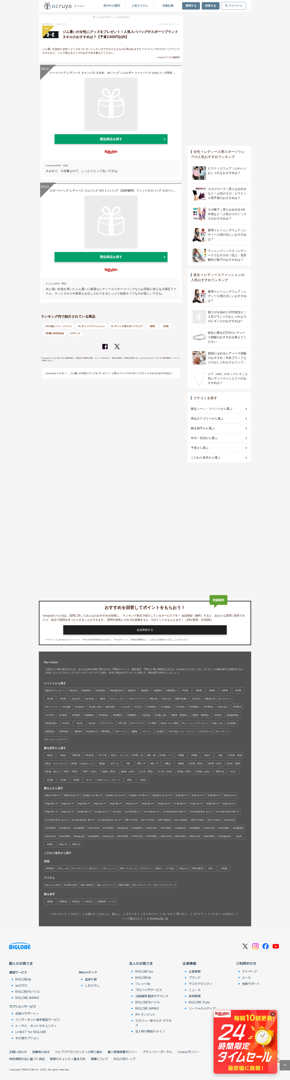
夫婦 (50, 780)
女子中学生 (148, 820)
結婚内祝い (234, 715)
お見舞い (232, 723)
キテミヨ (131, 913)
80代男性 (181, 836)
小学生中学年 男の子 (228, 811)
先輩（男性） (197, 763)
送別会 (147, 715)
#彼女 (152, 326)
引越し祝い (162, 715)
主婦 (64, 780)
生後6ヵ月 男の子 (140, 795)
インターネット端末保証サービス (37, 1019)
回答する (210, 5)
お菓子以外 (71, 885)
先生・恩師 (234, 763)
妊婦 (77, 780)
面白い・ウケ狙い (166, 868)
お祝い (93, 723)
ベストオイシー (149, 913)
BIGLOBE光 (23, 979)
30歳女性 (123, 828)
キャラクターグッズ (165, 885)
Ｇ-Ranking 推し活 (157, 918)
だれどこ (76, 913)
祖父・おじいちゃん (57, 763)
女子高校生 (181, 820)
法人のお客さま (141, 963)
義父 (168, 763)
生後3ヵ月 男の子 (93, 795)
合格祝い (153, 706)
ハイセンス (80, 868)
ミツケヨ (213, 913)
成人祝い (224, 706)
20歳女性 (65, 828)
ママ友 (103, 755)
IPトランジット (145, 1014)
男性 (50, 844)
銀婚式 (158, 690)
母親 (181, 755)
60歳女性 (80, 836)
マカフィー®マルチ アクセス (153, 1022)
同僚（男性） (186, 771)
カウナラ (198, 913)
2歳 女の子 (231, 795)
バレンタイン (119, 698)
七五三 (139, 706)
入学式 (50, 715)
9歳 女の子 (68, 811)
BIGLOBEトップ (124, 1059)
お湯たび (90, 913)
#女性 (166, 326)
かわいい (95, 868)
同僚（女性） (205, 771)
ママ (90, 780)
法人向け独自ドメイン (150, 1031)
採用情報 (195, 996)
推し (130, 780)
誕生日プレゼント (55, 690)
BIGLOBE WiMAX (27, 998)
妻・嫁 (151, 755)
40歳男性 (195, 828)
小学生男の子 (134, 811)
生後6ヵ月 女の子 (163, 795)
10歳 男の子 (85, 811)
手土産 (123, 723)
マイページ (235, 5)
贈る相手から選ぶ (203, 428)
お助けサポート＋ (27, 1013)
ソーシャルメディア (202, 1008)
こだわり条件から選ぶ (206, 457)
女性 (239, 836)
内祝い (219, 715)
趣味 (135, 731)
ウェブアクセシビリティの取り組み (79, 1052)
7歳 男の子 (181, 803)
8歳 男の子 (213, 803)
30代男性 (167, 828)
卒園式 (76, 715)
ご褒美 (152, 723)
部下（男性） (72, 771)
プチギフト (108, 723)
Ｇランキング (59, 913)
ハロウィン (226, 698)
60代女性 (109, 836)
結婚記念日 (117, 690)
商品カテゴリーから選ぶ (207, 418)
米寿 (225, 690)
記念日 (74, 690)
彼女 (64, 755)
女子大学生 (215, 820)
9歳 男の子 (52, 811)
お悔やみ (92, 731)
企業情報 (189, 963)
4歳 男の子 (84, 803)
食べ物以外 (88, 885)
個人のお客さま (21, 963)
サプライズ (138, 723)
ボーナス (121, 731)
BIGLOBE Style (199, 1002)
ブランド (147, 868)
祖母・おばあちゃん (82, 763)
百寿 (64, 698)
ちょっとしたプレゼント (196, 723)
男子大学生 (198, 820)
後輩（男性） (110, 771)
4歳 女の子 (100, 803)
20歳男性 (80, 828)
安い (212, 868)
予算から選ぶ (200, 447)
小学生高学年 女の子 (110, 820)
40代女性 (210, 828)
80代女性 (167, 836)
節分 (103, 698)
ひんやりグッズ (142, 885)
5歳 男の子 (116, 803)
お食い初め (96, 706)
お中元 (197, 698)
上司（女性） (167, 771)
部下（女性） (91, 771)
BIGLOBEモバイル (27, 991)
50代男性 (65, 836)
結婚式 (132, 690)
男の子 (76, 844)
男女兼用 (198, 868)
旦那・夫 (138, 755)
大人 (234, 771)
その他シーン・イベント (183, 731)
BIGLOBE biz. (144, 971)
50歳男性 (239, 828)
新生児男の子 (53, 795)
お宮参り (81, 706)
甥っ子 (141, 763)
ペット (148, 731)
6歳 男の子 (149, 803)
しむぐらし (92, 985)
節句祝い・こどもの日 (118, 706)
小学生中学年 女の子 (57, 820)
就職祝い (90, 715)
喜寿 (199, 690)
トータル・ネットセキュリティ (36, 1026)
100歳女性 (225, 836)
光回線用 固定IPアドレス (151, 996)
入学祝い (181, 706)
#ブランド (75, 333)
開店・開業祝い (202, 715)
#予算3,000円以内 (54, 333)
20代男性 (109, 828)
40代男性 (224, 828)
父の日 (167, 698)
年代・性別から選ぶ (204, 438)
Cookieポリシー (188, 1052)
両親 (195, 755)
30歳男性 (138, 828)
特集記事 (168, 5)
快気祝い (65, 731)
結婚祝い (88, 690)
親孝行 (79, 731)
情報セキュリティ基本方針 (68, 1059)
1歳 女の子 (198, 795)
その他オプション (27, 1038)
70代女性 (138, 836)
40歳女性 (181, 828)
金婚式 (145, 690)
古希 (186, 690)
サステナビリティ (201, 983)
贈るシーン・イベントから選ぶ (211, 408)
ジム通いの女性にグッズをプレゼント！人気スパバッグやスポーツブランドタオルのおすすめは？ (121, 373)
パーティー (223, 731)
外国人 (76, 901)
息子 (208, 755)
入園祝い (167, 706)
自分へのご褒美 (170, 723)
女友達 (90, 755)
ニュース (195, 990)
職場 (50, 901)
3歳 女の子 (68, 803)
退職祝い (133, 715)
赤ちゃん (103, 780)
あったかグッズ (107, 885)
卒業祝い (210, 706)
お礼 (80, 723)
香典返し (107, 731)
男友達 (76, 755)
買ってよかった (129, 868)
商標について (99, 1059)
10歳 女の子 (102, 811)
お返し (67, 723)
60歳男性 (94, 836)
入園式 (63, 715)
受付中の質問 (111, 5)
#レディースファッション (91, 326)
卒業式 (237, 706)
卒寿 (239, 690)
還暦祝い (172, 690)
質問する (191, 5)
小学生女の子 (153, 811)
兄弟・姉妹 (236, 755)
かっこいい (110, 868)
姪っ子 (155, 763)
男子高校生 (165, 820)
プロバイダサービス (148, 990)
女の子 (63, 844)
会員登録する (145, 629)
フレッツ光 (142, 983)
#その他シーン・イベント (58, 326)
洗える (184, 868)
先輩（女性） (216, 763)
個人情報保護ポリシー (122, 1052)
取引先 (220, 771)
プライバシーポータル (157, 1052)
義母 (181, 763)
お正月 (76, 698)
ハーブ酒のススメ (132, 918)
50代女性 (51, 836)
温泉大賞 (91, 979)
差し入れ (218, 723)
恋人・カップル (120, 755)
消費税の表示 (41, 1052)
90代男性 (210, 836)
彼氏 (50, 755)
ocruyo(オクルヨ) (54, 373)
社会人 (90, 901)
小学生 (117, 811)
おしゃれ (64, 868)
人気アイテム (140, 5)
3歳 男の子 (52, 803)
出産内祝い (52, 723)
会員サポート (251, 983)
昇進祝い (105, 715)
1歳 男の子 (182, 795)
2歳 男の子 (214, 795)
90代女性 (195, 836)
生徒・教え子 (53, 771)
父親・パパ (167, 755)
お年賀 (90, 698)
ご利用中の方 (246, 963)
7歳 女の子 (197, 803)
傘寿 (212, 690)
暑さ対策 (124, 885)
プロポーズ (207, 731)
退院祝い (51, 731)
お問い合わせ (18, 1052)
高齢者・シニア (107, 901)
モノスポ (167, 913)
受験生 (63, 901)
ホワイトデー (138, 698)
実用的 (50, 868)
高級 (225, 868)
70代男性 (152, 836)
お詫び (161, 731)
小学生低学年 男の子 (175, 811)
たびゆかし (228, 913)
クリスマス (52, 706)
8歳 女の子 (229, 803)
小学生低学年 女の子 (202, 811)
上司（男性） (148, 771)
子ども (115, 763)
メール (246, 977)
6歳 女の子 (165, 803)
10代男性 (51, 828)
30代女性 (152, 828)
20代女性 (94, 828)
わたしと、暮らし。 (110, 913)
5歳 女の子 (132, 803)
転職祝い (119, 715)
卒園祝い (195, 706)
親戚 (102, 763)
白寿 (50, 698)
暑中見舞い (182, 698)
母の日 (154, 698)
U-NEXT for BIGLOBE (30, 1032)
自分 (144, 780)
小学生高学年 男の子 (84, 820)
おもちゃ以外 (53, 885)
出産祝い (102, 690)
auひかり (21, 985)
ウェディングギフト (57, 739)
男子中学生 (132, 820)
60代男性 (123, 836)
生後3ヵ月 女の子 (116, 795)
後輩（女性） (129, 771)
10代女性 (230, 820)
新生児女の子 (72, 795)
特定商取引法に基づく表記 (27, 1059)
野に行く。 (183, 913)
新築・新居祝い (181, 715)
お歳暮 (67, 706)
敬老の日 (210, 698)
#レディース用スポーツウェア (127, 326)
